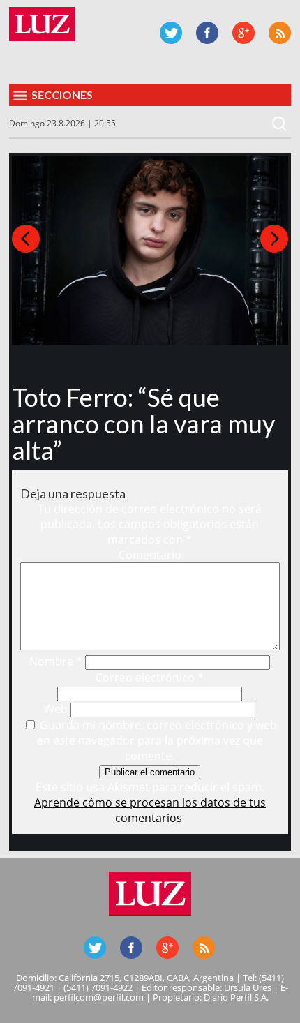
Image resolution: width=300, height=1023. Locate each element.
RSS (280, 33)
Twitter (171, 33)
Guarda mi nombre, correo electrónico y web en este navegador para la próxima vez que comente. (157, 740)
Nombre (55, 661)
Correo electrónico (150, 677)
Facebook (207, 33)
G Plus (243, 33)
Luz (42, 24)
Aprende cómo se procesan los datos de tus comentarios (150, 810)
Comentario (150, 554)
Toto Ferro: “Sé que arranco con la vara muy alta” (143, 423)
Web (56, 709)
